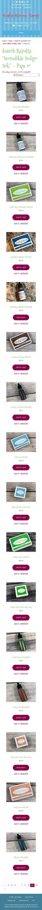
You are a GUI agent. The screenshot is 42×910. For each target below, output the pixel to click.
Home (4, 41)
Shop (10, 41)
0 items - (22, 25)
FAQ (33, 900)
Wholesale (16, 5)
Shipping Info (11, 900)
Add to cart (21, 117)
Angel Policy (29, 897)
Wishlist (27, 7)
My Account (16, 7)
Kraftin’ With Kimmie (15, 897)
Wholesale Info (24, 900)
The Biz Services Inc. (32, 907)
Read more (21, 317)
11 (37, 885)
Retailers (26, 5)
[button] (21, 123)
